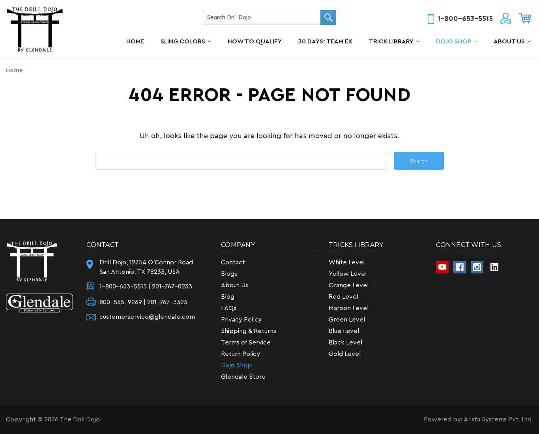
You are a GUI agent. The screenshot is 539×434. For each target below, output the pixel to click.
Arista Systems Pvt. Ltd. (498, 419)
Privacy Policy (241, 319)
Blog (227, 297)
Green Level (347, 319)
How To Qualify (255, 41)
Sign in (505, 20)
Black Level (345, 342)
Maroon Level (349, 308)
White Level (347, 262)
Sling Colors (183, 41)
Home (135, 41)
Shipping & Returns (248, 331)
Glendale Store (243, 377)
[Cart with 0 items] (525, 18)
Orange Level (349, 285)
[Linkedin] (494, 267)
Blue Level (344, 331)
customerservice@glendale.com (147, 317)
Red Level (343, 297)
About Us (509, 41)
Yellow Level (348, 274)
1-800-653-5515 (465, 18)
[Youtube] (442, 267)
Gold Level (345, 354)
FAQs (228, 308)
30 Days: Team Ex (325, 41)
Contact (233, 262)
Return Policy (240, 354)
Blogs (229, 274)
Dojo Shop (453, 41)
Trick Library (391, 41)
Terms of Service (246, 342)
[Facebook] (459, 267)
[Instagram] (477, 267)
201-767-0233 (172, 286)
